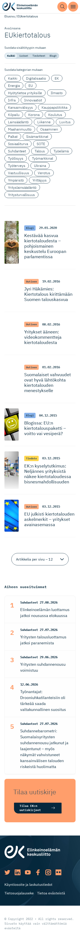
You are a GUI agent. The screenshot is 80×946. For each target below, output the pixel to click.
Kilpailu (14, 114)
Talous (40, 151)
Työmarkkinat (42, 158)
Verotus (44, 173)
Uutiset (23, 55)
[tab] (11, 55)
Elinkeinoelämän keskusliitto (20, 7)
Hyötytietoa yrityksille (25, 93)
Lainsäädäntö (18, 122)
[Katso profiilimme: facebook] (38, 872)
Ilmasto (57, 93)
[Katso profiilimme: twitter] (7, 872)
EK (57, 78)
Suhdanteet (17, 151)
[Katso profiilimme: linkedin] (17, 872)
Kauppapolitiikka (54, 107)
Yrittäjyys (39, 180)
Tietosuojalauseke (19, 893)
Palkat (13, 136)
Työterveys (16, 165)
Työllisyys (15, 158)
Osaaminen (49, 129)
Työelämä (61, 151)
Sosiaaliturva (18, 144)
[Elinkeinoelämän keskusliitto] (32, 851)
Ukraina (40, 165)
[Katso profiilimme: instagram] (48, 872)
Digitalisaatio (36, 78)
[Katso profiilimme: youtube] (28, 872)
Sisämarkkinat (37, 136)
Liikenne (44, 122)
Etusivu (9, 16)
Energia (14, 85)
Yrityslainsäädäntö (22, 187)
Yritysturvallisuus (21, 195)
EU (30, 85)
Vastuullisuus (18, 173)
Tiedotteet (38, 55)
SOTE (41, 144)
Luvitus (65, 122)
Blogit (53, 55)
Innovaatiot (33, 100)
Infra (12, 100)
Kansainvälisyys (20, 107)
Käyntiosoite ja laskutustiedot (28, 884)
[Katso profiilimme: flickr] (58, 872)
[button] (62, 7)
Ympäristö (16, 180)
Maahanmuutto (20, 129)
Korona (34, 114)
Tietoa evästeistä (51, 893)
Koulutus (55, 114)
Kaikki (11, 55)
